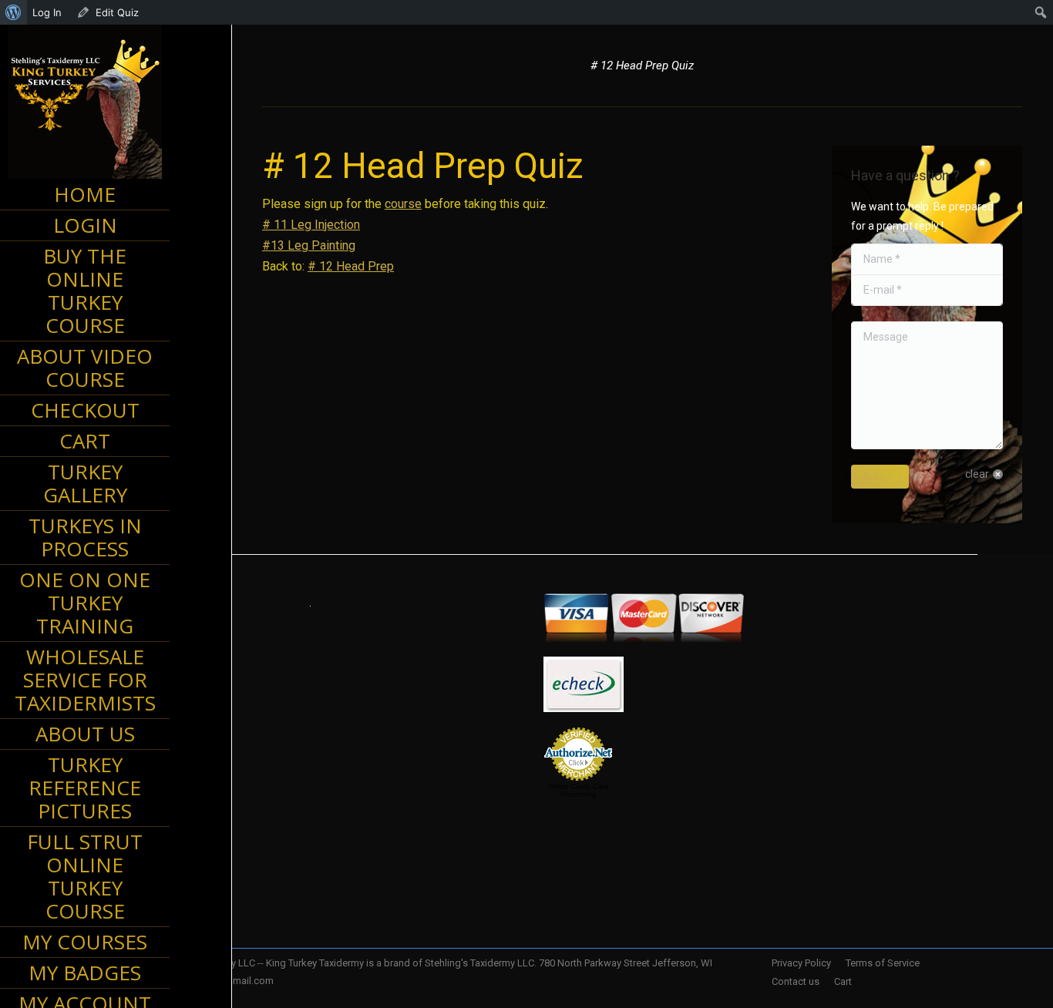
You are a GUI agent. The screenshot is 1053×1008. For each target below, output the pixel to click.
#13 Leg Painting (308, 245)
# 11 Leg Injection (311, 224)
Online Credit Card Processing (578, 790)
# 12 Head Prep (351, 266)
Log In (47, 12)
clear (977, 474)
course (403, 204)
